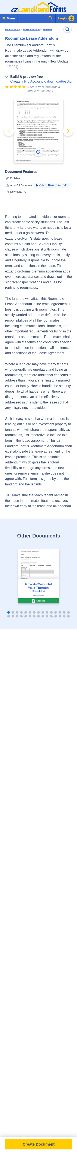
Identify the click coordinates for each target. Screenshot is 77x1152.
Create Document (39, 1144)
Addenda (47, 29)
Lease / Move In (31, 29)
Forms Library (12, 29)
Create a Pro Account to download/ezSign (42, 81)
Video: (54, 185)
